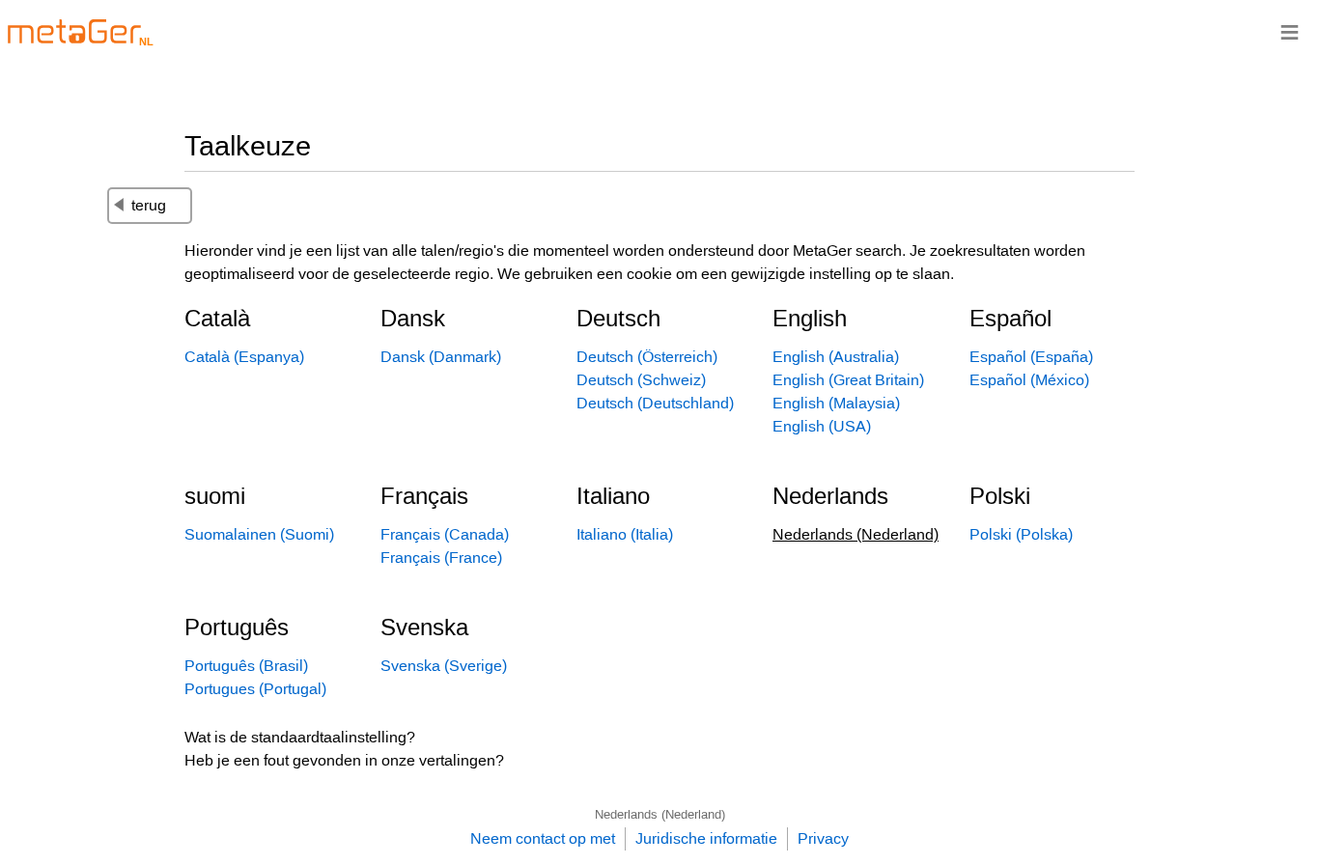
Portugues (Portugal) (255, 689)
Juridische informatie (706, 838)
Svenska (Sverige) (443, 665)
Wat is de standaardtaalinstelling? (299, 737)
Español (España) (1031, 357)
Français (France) (441, 557)
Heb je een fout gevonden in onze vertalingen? (344, 760)
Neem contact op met (542, 838)
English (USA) (821, 426)
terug (148, 205)
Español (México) (1029, 380)
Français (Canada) (444, 534)
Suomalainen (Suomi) (259, 534)
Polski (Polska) (1021, 534)
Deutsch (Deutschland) (655, 403)
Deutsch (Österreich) (646, 357)
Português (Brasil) (246, 665)
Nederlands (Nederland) (660, 814)
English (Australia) (835, 357)
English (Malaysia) (836, 403)
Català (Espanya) (244, 357)
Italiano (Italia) (624, 534)
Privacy (823, 838)
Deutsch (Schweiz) (641, 380)
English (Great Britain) (848, 380)
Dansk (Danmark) (440, 357)
